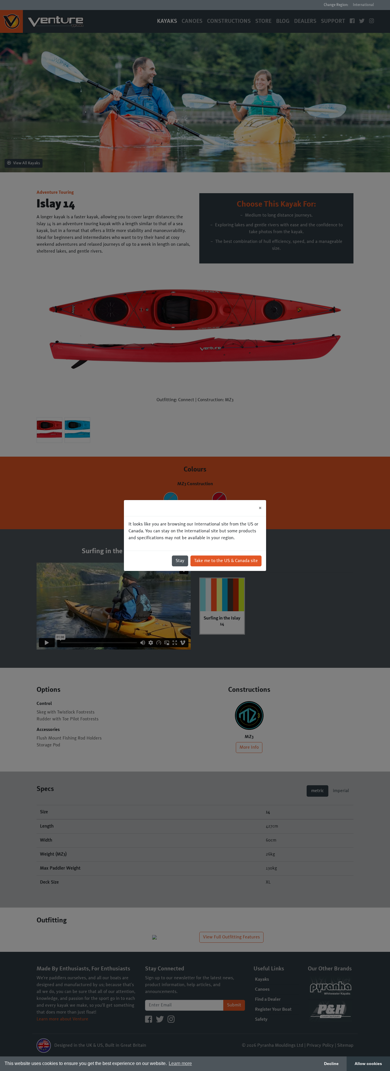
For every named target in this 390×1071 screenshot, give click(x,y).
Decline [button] (331, 1063)
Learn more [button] (180, 1063)
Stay (180, 561)
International (363, 5)
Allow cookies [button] (368, 1063)
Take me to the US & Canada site (226, 561)
